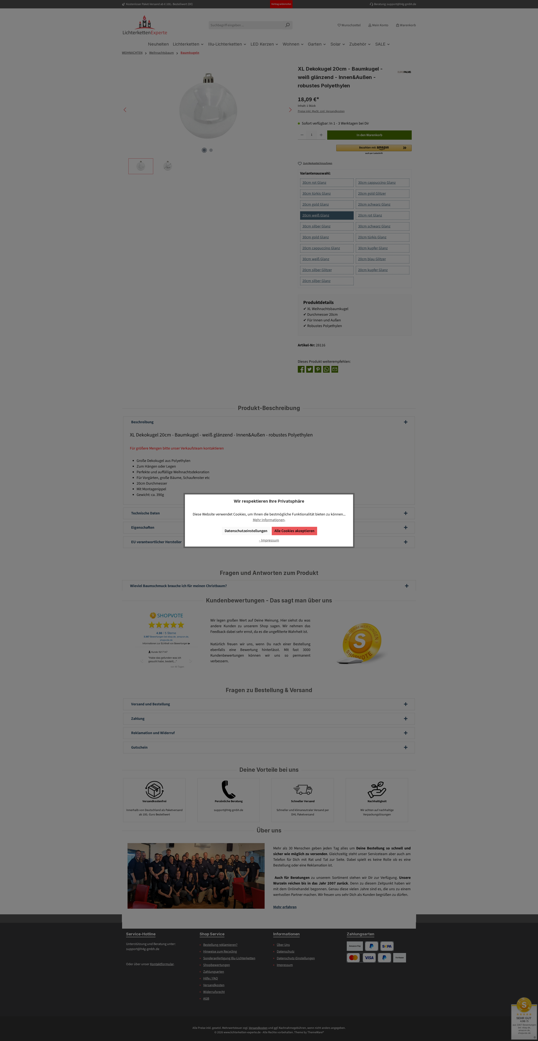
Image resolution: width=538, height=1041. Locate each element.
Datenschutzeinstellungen (246, 531)
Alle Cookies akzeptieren (294, 531)
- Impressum (269, 540)
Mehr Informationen (269, 520)
